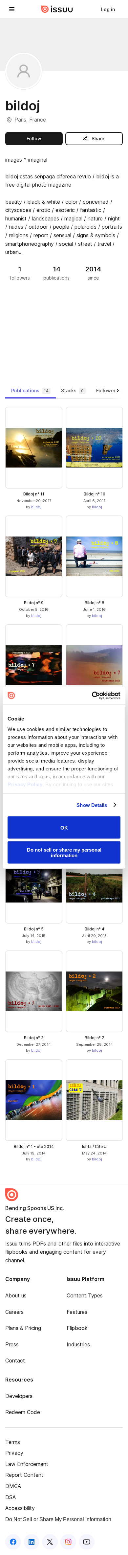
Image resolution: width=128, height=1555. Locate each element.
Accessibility (20, 1508)
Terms (12, 1442)
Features (77, 1312)
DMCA (13, 1486)
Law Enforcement (26, 1464)
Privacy (14, 1453)
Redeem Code (22, 1412)
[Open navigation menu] (11, 9)
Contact (15, 1360)
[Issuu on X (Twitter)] (50, 1542)
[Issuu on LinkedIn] (31, 1542)
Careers (14, 1312)
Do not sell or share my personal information (64, 852)
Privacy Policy (25, 784)
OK (64, 827)
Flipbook (77, 1328)
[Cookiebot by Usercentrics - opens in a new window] (92, 695)
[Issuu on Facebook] (13, 1542)
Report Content (24, 1475)
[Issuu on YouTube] (87, 1542)
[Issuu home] (57, 9)
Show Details (91, 805)
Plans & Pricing (23, 1328)
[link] (108, 9)
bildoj (36, 507)
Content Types (85, 1295)
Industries (78, 1344)
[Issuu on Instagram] (68, 1542)
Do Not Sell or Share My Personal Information (58, 1519)
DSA (10, 1497)
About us (16, 1295)
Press (12, 1344)
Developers (18, 1396)
